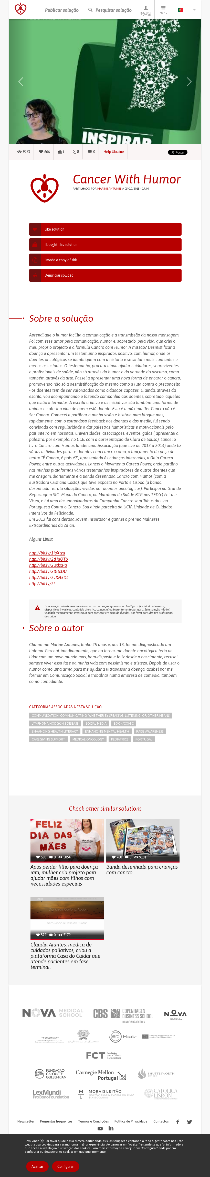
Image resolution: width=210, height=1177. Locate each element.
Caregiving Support (48, 739)
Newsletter (25, 1121)
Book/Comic (124, 723)
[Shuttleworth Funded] (156, 1073)
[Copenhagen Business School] (123, 1016)
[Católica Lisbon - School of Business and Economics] (161, 1094)
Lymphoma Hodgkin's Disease (55, 723)
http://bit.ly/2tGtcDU (48, 571)
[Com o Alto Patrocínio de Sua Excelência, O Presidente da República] (67, 1036)
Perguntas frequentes (56, 1121)
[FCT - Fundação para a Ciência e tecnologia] (105, 1055)
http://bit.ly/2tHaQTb (48, 559)
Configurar (65, 1166)
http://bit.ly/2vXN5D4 (49, 577)
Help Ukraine (113, 152)
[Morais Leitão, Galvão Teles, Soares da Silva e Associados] (107, 1094)
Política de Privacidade (131, 1121)
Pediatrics (119, 739)
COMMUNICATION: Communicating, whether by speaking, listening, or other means (101, 715)
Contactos (161, 1121)
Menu (163, 12)
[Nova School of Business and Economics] (175, 1014)
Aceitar (37, 1166)
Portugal (143, 739)
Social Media (96, 723)
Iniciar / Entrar (145, 14)
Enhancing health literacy (55, 731)
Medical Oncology (88, 739)
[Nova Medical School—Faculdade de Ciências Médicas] (52, 1012)
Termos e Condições (93, 1121)
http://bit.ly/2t (42, 583)
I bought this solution (61, 245)
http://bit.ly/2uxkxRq (48, 565)
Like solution (54, 229)
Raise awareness (149, 731)
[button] (20, 81)
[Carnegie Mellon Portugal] (101, 1075)
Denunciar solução (59, 275)
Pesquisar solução (114, 10)
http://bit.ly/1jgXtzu (47, 553)
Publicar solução (62, 10)
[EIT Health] (142, 1036)
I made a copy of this (61, 260)
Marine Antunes (109, 188)
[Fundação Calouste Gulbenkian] (50, 1073)
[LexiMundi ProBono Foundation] (51, 1094)
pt (189, 9)
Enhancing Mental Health (107, 731)
